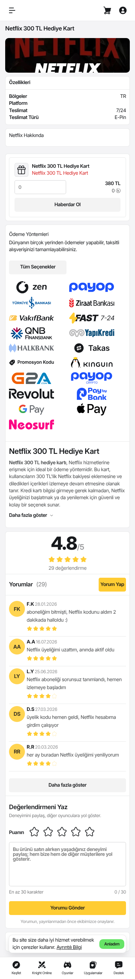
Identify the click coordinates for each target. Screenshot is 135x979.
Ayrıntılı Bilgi (69, 947)
